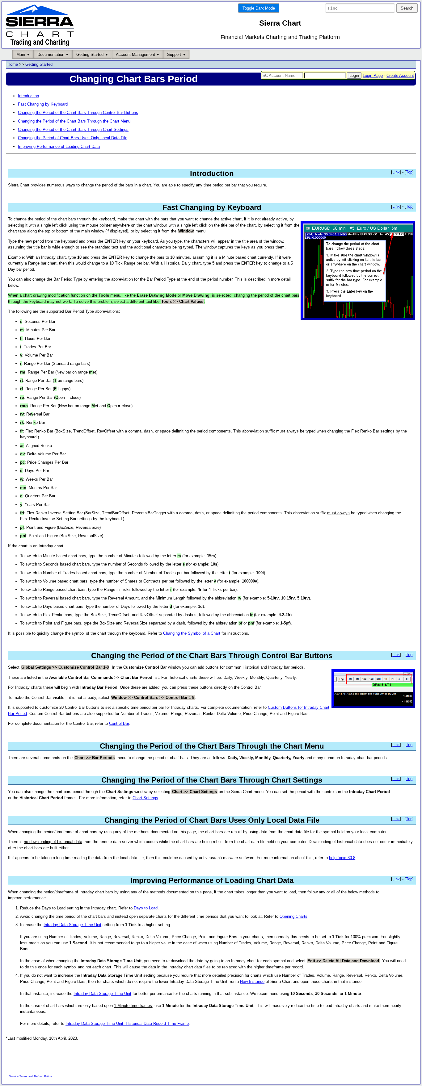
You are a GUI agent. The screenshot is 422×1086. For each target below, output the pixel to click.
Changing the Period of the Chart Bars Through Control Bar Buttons (78, 112)
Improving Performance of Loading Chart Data (59, 146)
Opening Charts (293, 916)
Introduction (28, 96)
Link (396, 172)
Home (12, 64)
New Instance (252, 981)
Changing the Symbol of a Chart (191, 633)
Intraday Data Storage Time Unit (72, 924)
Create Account (400, 75)
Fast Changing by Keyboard (43, 104)
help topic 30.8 (342, 857)
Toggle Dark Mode (259, 8)
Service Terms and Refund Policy (30, 1076)
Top (409, 172)
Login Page (373, 75)
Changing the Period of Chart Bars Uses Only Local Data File (72, 138)
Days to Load (146, 908)
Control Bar (119, 723)
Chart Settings (145, 798)
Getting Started (39, 64)
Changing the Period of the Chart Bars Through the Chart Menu (74, 121)
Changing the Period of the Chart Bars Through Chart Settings (73, 129)
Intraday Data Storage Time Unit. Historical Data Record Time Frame (127, 1023)
